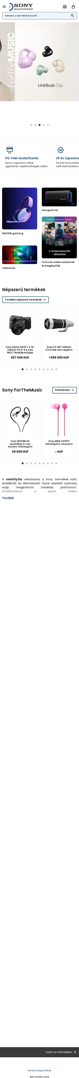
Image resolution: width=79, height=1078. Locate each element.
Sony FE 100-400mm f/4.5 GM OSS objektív (58, 348)
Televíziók (8, 268)
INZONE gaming (12, 233)
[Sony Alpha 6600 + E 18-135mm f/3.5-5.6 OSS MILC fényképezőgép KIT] (20, 325)
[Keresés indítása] (72, 16)
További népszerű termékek (25, 300)
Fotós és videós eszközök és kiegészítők (58, 263)
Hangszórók (50, 210)
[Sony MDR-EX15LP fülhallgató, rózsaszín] (59, 419)
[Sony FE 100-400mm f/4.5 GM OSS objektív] (59, 325)
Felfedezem (64, 390)
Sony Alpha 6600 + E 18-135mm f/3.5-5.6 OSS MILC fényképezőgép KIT (20, 351)
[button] (31, 125)
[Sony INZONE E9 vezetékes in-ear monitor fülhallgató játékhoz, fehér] (20, 419)
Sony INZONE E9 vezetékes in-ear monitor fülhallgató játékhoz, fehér (20, 445)
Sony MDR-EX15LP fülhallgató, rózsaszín (59, 442)
